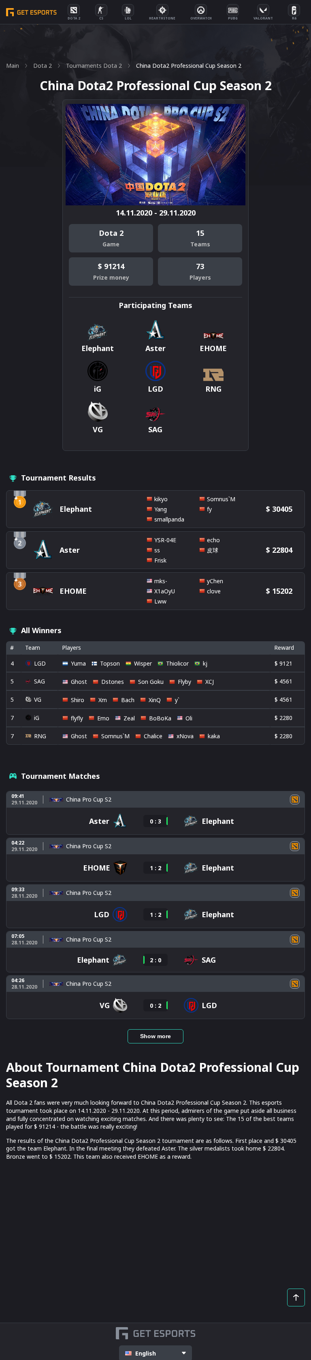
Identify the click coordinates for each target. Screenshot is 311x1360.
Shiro (77, 700)
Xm (102, 700)
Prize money (111, 277)
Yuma (78, 663)
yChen (215, 581)
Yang (160, 509)
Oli (188, 718)
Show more (155, 1036)
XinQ (155, 700)
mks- (160, 581)
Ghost (79, 681)
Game (110, 244)
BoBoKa (160, 718)
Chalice (153, 736)
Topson (110, 663)
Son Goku (151, 681)
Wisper (143, 663)
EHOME (73, 591)
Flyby (184, 681)
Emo (103, 718)
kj (205, 663)
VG (37, 699)
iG (36, 718)
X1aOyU (164, 591)
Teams (200, 244)
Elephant (76, 509)
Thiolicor (177, 663)
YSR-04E (165, 540)
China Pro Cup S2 (88, 799)
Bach (127, 700)
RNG (40, 736)
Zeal (129, 718)
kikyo (161, 499)
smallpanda (169, 519)
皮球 (212, 550)
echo (213, 540)
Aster (70, 550)
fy (209, 509)
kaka (214, 736)
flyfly (77, 718)
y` (177, 700)
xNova (185, 736)
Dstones (112, 681)
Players (200, 277)
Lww (160, 601)
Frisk (160, 560)
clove (214, 591)
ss (157, 550)
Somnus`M (221, 499)
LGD (40, 663)
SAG (39, 681)
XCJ (209, 681)
